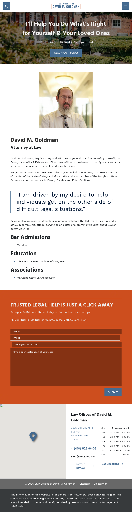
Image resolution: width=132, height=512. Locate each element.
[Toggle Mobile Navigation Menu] (125, 6)
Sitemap (85, 483)
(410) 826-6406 (85, 448)
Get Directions (110, 463)
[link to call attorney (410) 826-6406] (6, 6)
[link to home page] (66, 6)
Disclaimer (100, 483)
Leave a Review (80, 465)
